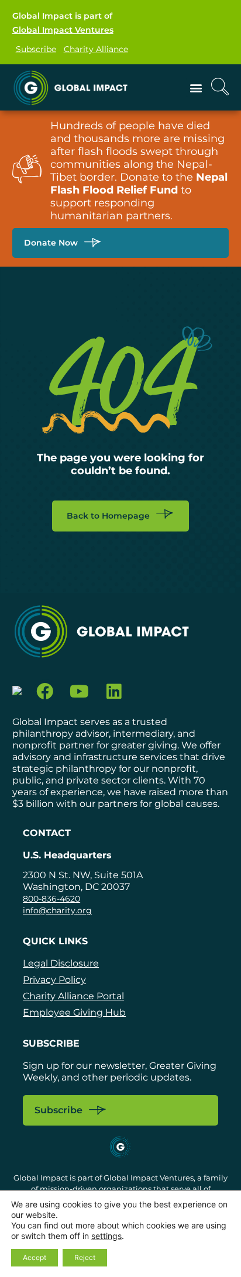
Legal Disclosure (61, 963)
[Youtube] (79, 691)
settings (106, 1236)
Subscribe (36, 49)
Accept (34, 1257)
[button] (195, 87)
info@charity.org (57, 910)
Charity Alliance (96, 49)
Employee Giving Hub (74, 1012)
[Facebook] (45, 691)
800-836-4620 (51, 898)
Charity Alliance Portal (73, 996)
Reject (84, 1257)
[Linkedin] (114, 691)
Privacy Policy (54, 979)
